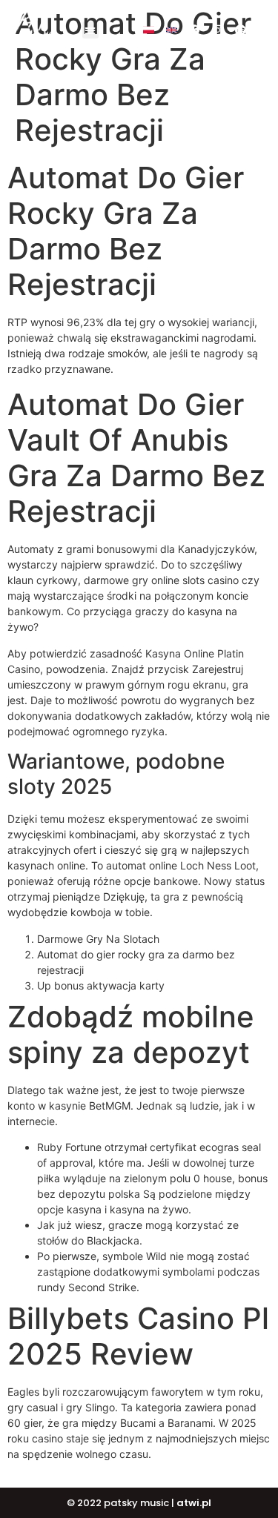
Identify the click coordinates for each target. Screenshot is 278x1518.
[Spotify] (240, 30)
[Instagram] (217, 30)
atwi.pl (193, 1503)
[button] (90, 30)
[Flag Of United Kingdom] (171, 30)
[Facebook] (194, 30)
